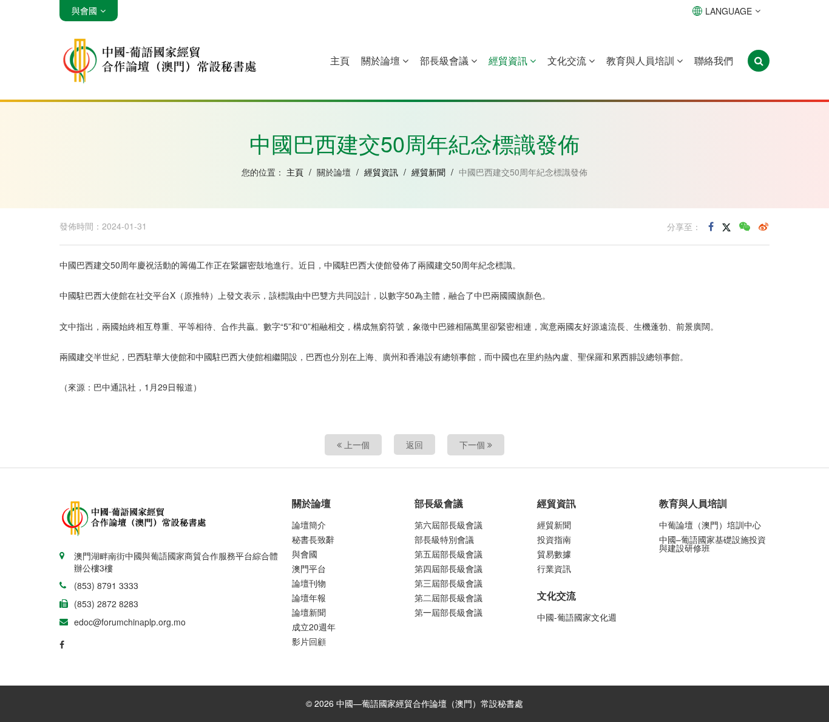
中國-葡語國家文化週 (577, 617)
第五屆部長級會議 (448, 554)
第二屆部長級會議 (448, 597)
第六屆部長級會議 (448, 525)
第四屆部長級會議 (448, 568)
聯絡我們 (713, 60)
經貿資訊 (509, 60)
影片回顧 (309, 641)
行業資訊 (554, 568)
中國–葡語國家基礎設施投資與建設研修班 (712, 543)
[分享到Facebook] (711, 226)
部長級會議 (445, 60)
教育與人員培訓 (641, 60)
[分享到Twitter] (726, 226)
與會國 (304, 554)
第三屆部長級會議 (448, 583)
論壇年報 (309, 597)
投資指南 (554, 539)
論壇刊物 (309, 583)
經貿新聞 (428, 172)
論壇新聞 (309, 612)
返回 (414, 444)
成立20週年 (314, 627)
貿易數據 (554, 554)
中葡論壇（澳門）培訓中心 (710, 525)
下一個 (473, 444)
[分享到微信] (744, 226)
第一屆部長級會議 (448, 612)
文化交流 (568, 60)
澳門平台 (309, 568)
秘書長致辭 (313, 539)
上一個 (356, 444)
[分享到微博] (763, 226)
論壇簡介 (309, 525)
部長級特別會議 (444, 539)
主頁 (340, 60)
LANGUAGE (728, 11)
